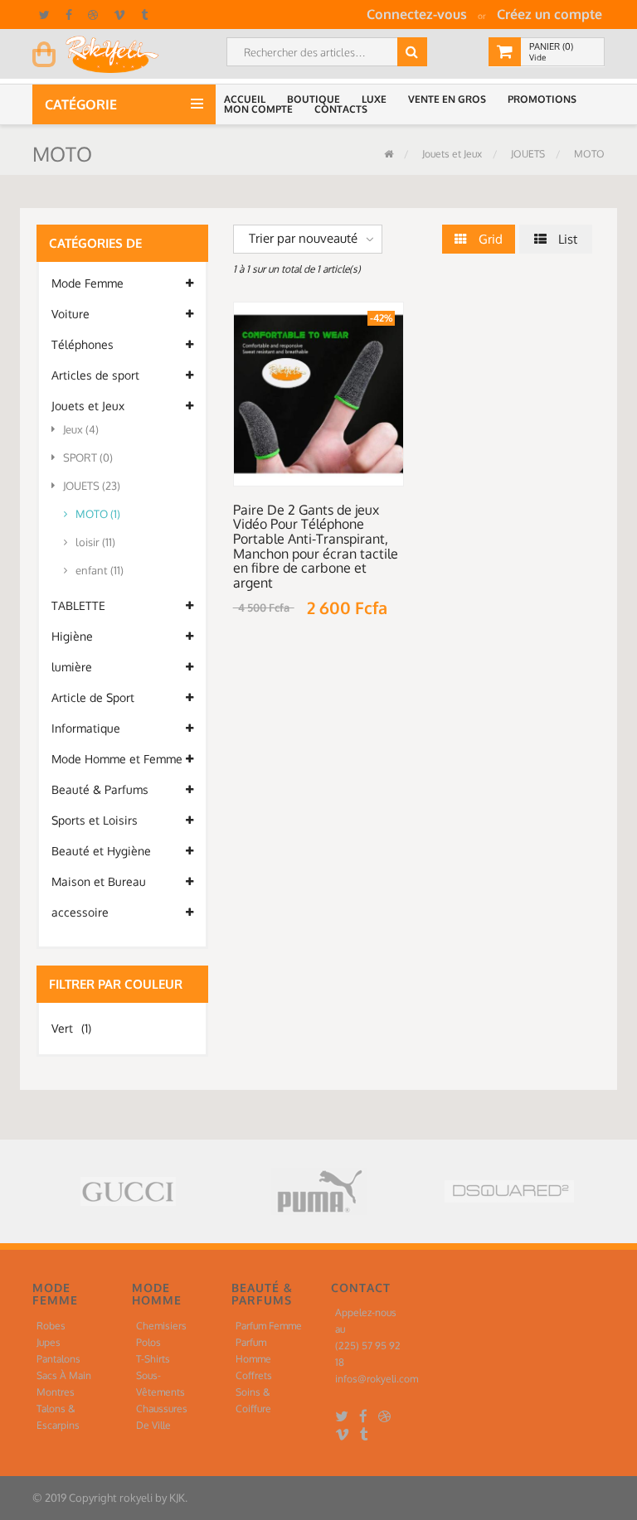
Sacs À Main (63, 1375)
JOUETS (526, 154)
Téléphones (82, 344)
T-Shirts (153, 1359)
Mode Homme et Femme (116, 759)
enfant (99, 570)
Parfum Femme (269, 1325)
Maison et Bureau (98, 881)
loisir (95, 542)
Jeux (81, 429)
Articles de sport (95, 375)
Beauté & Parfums (99, 789)
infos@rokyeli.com (376, 1378)
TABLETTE (78, 605)
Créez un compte (549, 14)
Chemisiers (161, 1325)
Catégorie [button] (82, 104)
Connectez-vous (417, 14)
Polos (148, 1342)
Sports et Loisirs (94, 820)
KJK (177, 1497)
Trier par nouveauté (303, 238)
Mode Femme (87, 283)
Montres (55, 1392)
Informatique (85, 728)
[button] (247, 99)
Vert (71, 1028)
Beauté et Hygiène (101, 851)
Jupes (48, 1342)
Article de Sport (92, 697)
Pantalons (58, 1359)
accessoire (80, 912)
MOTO (588, 154)
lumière (71, 667)
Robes (51, 1325)
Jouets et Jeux (451, 154)
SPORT (88, 457)
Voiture (70, 314)
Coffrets (254, 1375)
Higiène (72, 636)
